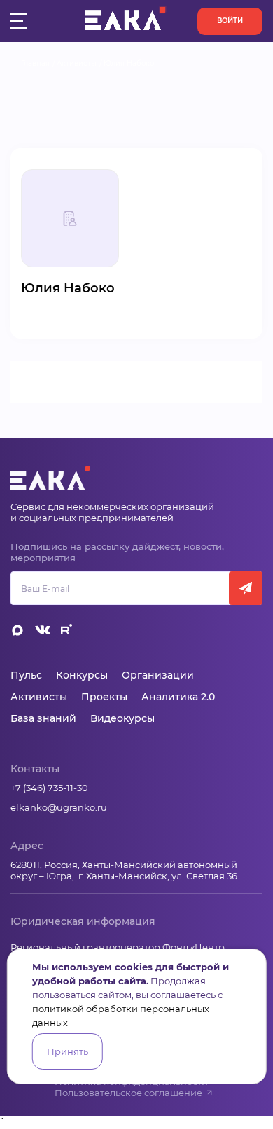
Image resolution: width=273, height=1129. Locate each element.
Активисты (77, 63)
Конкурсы (82, 675)
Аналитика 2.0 (178, 696)
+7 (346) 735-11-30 (49, 787)
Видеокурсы (122, 718)
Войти (230, 20)
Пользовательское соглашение (128, 1092)
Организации (158, 675)
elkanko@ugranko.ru (58, 807)
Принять (67, 1051)
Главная (35, 63)
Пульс (26, 675)
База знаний (43, 718)
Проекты (104, 696)
